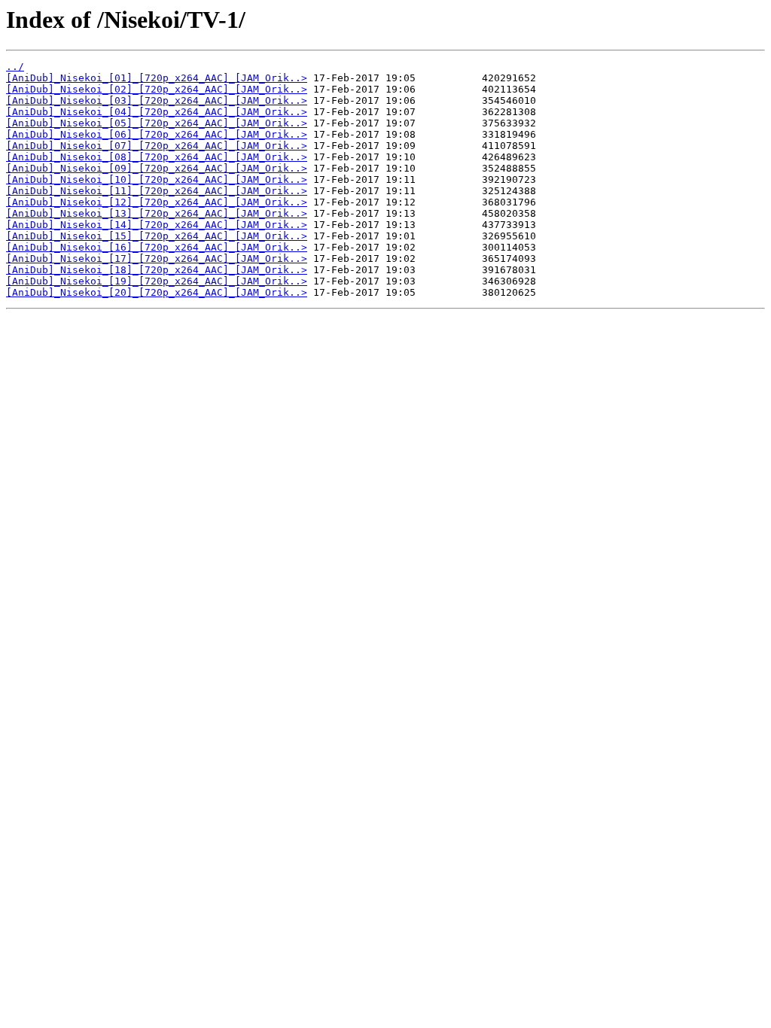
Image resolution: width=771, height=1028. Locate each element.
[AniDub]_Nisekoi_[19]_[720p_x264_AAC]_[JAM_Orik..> (156, 281)
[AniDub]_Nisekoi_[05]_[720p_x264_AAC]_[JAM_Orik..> (156, 123)
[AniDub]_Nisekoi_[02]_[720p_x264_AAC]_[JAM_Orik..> (156, 89)
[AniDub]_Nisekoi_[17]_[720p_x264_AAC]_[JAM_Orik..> (156, 258)
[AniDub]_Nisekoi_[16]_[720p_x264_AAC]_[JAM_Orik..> (156, 247)
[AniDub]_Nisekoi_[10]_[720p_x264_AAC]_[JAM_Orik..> (156, 179)
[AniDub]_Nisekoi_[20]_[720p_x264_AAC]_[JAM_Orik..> (156, 292)
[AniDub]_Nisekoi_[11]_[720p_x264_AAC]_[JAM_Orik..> (156, 190)
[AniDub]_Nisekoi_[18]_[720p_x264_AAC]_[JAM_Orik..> (156, 269)
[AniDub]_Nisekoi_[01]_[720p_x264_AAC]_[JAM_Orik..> (156, 78)
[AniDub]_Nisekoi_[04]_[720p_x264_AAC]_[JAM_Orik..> (156, 111)
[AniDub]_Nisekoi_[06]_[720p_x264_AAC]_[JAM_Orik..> (156, 134)
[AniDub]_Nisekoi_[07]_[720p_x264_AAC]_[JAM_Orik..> (156, 145)
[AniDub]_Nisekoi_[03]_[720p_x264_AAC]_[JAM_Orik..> (156, 100)
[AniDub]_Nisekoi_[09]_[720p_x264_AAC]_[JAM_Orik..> (156, 168)
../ (15, 66)
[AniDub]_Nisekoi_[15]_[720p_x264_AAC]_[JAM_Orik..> (156, 236)
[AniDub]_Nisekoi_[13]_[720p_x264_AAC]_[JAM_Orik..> (156, 213)
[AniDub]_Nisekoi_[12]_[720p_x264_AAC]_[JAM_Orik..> (156, 202)
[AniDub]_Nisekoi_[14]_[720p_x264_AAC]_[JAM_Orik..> (156, 224)
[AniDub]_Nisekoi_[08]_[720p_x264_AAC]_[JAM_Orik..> (156, 157)
